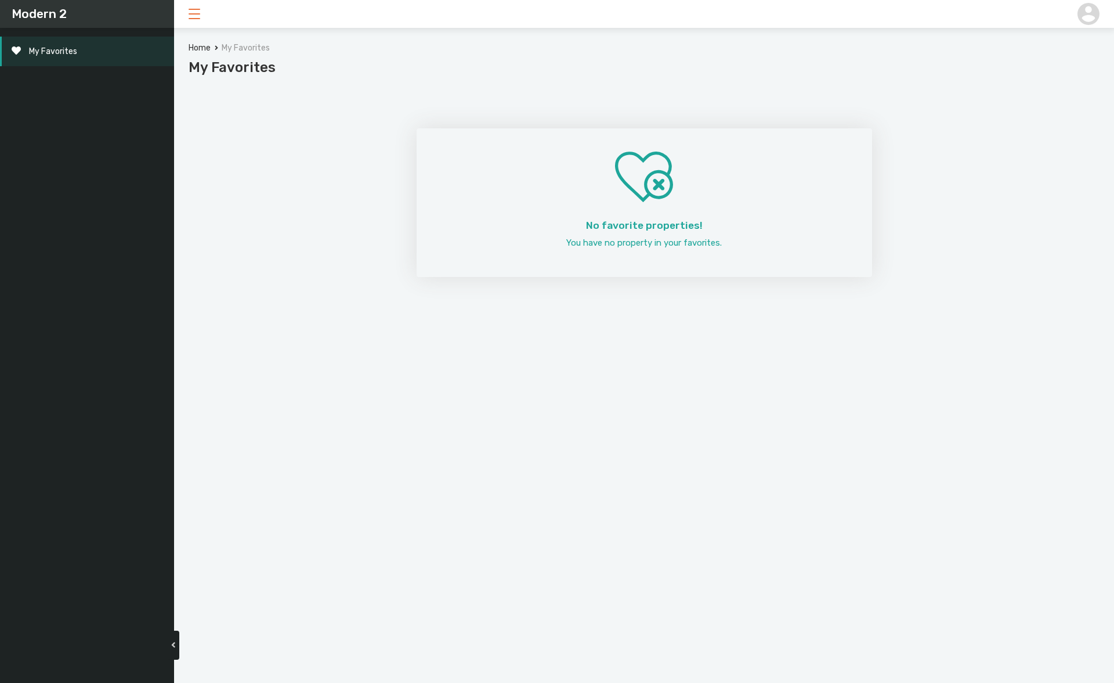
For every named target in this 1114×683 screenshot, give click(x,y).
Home (200, 48)
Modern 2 (39, 13)
